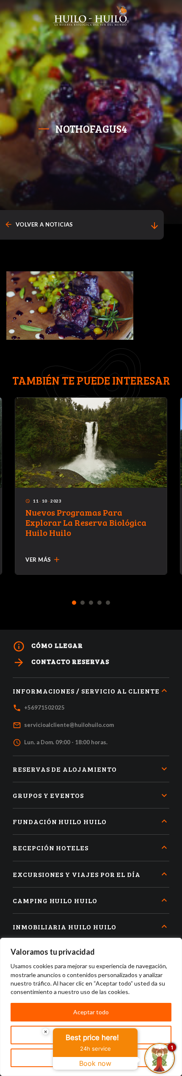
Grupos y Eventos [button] (48, 795)
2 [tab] (83, 603)
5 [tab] (108, 603)
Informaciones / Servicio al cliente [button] (86, 690)
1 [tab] (74, 603)
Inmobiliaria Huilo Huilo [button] (64, 926)
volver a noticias (38, 225)
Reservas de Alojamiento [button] (65, 769)
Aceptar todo (91, 1012)
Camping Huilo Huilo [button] (55, 900)
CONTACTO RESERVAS (61, 662)
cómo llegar (48, 646)
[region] (91, 1007)
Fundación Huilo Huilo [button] (60, 821)
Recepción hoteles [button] (50, 847)
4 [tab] (100, 603)
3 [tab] (91, 603)
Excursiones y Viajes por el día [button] (77, 874)
